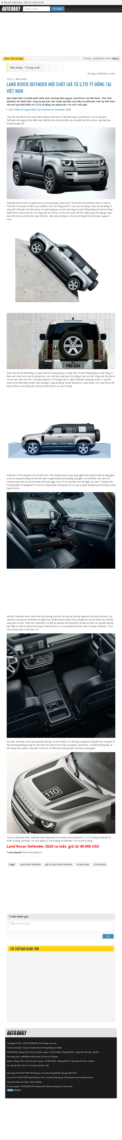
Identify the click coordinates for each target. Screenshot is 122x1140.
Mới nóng (16, 67)
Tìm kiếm (57, 8)
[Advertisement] (61, 33)
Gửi (108, 936)
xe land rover (83, 864)
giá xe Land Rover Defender (58, 864)
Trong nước (32, 67)
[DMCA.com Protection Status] (14, 1090)
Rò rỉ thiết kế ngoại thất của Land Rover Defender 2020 (40, 109)
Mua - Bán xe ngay (14, 58)
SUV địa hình (100, 864)
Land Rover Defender (30, 864)
